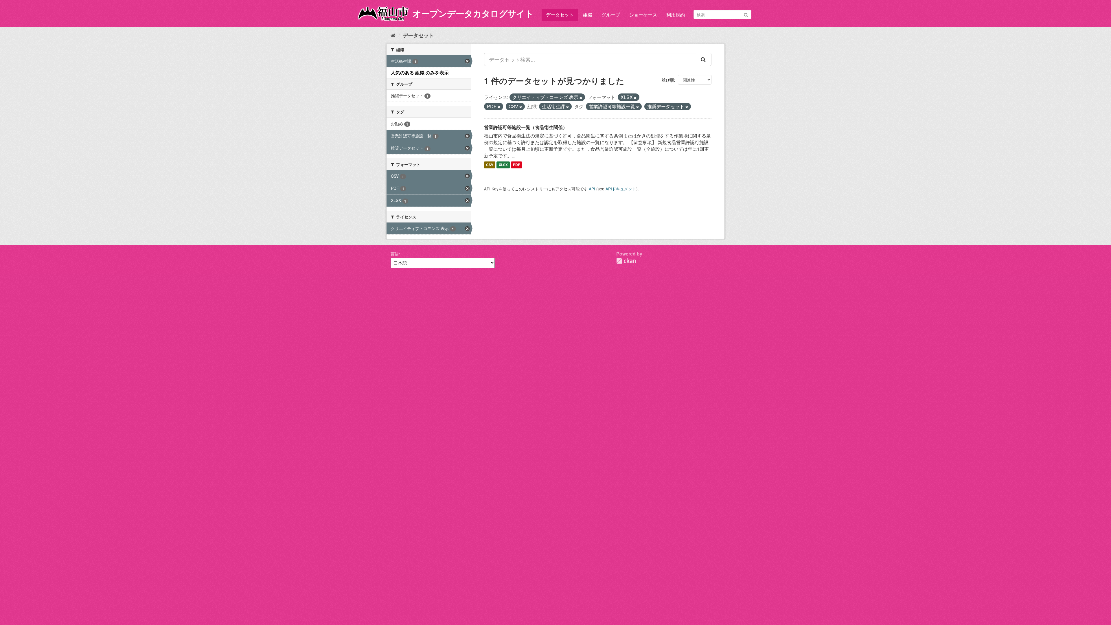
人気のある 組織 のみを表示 (420, 72)
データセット (560, 14)
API (592, 189)
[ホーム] (393, 35)
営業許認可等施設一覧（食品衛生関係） (525, 127)
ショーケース (643, 14)
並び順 (668, 80)
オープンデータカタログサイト (473, 13)
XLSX (503, 165)
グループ (611, 14)
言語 (395, 253)
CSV (489, 165)
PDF (516, 165)
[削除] (581, 97)
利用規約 (675, 14)
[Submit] (746, 14)
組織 (587, 14)
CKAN (626, 261)
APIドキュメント (621, 189)
